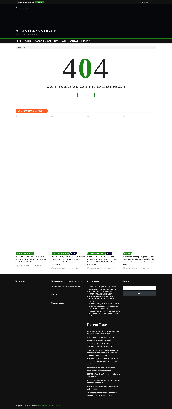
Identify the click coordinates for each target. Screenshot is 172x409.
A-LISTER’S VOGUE (36, 31)
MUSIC (64, 41)
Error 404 (25, 48)
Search (126, 281)
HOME (19, 41)
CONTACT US (86, 41)
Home (19, 48)
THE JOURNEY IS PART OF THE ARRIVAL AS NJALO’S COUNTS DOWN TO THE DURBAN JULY (104, 313)
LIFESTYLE (74, 41)
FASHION (28, 41)
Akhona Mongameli (24, 266)
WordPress (39, 406)
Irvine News (48, 406)
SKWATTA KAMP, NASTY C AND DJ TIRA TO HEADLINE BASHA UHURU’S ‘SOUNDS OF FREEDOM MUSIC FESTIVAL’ (104, 306)
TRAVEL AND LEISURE (43, 41)
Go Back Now (86, 95)
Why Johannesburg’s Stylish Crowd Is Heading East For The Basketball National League (103, 298)
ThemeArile (57, 406)
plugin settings (56, 289)
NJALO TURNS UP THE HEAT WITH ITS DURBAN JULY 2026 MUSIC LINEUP (31, 259)
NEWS (56, 41)
